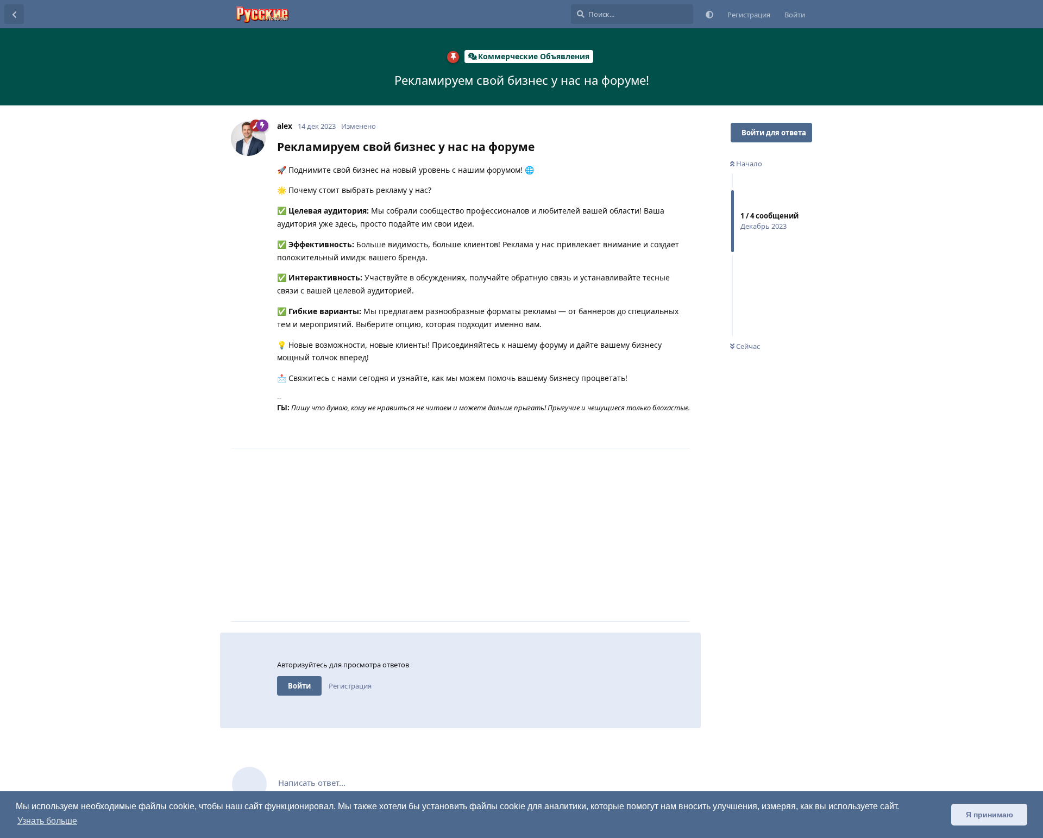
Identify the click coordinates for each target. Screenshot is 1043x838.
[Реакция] (634, 428)
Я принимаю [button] (989, 814)
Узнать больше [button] (47, 821)
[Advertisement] (483, 535)
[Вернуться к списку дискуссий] (14, 14)
